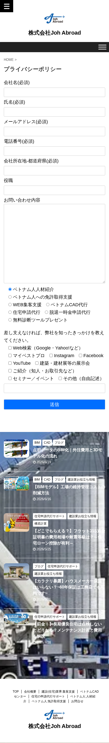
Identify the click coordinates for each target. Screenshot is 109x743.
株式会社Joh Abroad (54, 33)
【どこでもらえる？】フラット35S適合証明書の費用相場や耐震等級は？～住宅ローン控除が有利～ (69, 537)
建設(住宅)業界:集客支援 (58, 691)
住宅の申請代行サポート (48, 696)
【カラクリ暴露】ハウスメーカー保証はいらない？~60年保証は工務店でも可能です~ (69, 587)
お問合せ (77, 701)
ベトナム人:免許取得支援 (49, 701)
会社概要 (30, 691)
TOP (16, 691)
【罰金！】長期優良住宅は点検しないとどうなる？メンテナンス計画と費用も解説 (67, 630)
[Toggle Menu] (102, 47)
